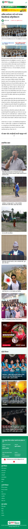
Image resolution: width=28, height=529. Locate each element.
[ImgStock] (14, 335)
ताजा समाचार (3, 468)
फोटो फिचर (3, 494)
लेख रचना (3, 501)
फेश (2, 492)
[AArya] (14, 7)
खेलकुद (2, 479)
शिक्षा (2, 511)
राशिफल (3, 498)
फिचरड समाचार (4, 487)
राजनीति (3, 496)
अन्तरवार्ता (3, 473)
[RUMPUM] (14, 10)
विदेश (2, 509)
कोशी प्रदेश (3, 470)
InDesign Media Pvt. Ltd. (14, 526)
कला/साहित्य (3, 477)
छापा (2, 482)
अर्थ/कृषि (3, 475)
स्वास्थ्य (2, 515)
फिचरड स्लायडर (4, 490)
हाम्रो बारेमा (3, 506)
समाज (2, 513)
